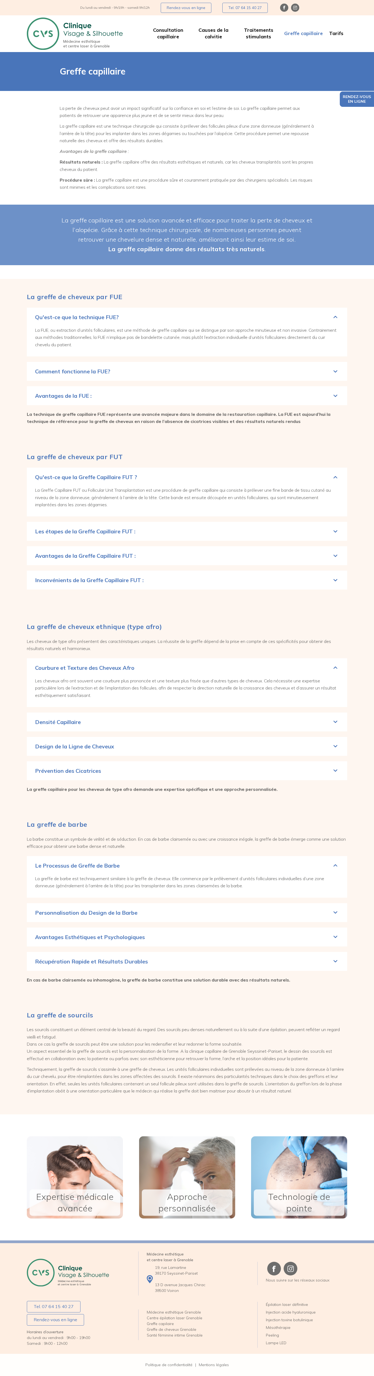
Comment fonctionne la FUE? (72, 371)
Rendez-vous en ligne (357, 99)
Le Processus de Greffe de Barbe (77, 865)
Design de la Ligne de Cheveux (74, 746)
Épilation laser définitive (287, 1304)
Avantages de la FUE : (63, 395)
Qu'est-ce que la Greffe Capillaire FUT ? (86, 477)
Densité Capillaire (58, 722)
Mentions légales (214, 1364)
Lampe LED (276, 1342)
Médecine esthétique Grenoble (174, 1312)
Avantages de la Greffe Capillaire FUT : (85, 555)
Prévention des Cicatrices (68, 770)
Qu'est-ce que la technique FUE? (77, 317)
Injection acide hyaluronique (291, 1312)
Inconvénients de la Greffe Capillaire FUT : (89, 580)
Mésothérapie (278, 1327)
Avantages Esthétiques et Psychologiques (90, 937)
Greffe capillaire (303, 33)
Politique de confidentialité (168, 1364)
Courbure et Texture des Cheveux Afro (84, 667)
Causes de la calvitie (213, 33)
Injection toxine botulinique (289, 1319)
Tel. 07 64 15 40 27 (245, 7)
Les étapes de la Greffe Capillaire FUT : (85, 531)
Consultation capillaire (168, 33)
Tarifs (336, 33)
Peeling (272, 1335)
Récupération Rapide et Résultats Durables (91, 961)
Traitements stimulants (258, 33)
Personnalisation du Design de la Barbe (86, 912)
